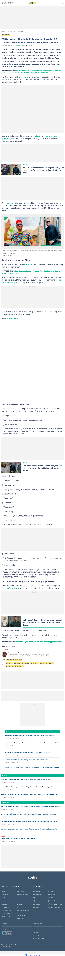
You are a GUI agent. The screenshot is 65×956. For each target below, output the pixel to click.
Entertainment (11, 31)
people (10, 203)
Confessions (8, 770)
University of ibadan (46, 663)
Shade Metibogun (21, 45)
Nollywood (20, 31)
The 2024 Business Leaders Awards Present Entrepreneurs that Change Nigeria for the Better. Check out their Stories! (31, 72)
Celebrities (4, 841)
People (3, 817)
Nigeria (7, 738)
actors (23, 77)
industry (38, 136)
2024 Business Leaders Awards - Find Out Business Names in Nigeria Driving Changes (32, 272)
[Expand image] (62, 215)
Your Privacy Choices (34, 955)
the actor (28, 264)
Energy (3, 809)
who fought (12, 282)
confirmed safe (13, 588)
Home (3, 31)
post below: (13, 318)
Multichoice (34, 663)
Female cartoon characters (15, 666)
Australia (9, 663)
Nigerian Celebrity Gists (14, 659)
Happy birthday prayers (21, 663)
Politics (7, 745)
